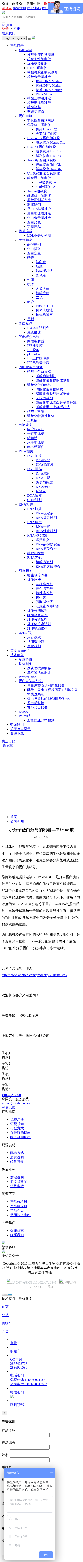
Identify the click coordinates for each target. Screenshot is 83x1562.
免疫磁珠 (34, 332)
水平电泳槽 (35, 442)
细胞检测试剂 (37, 610)
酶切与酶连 (44, 482)
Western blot (27, 677)
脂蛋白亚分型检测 (40, 720)
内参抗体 (42, 288)
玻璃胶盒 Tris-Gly (49, 164)
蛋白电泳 (25, 116)
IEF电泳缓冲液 (38, 362)
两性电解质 (35, 341)
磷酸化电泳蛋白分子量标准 (56, 402)
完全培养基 (44, 588)
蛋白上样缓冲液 (39, 209)
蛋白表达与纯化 (31, 681)
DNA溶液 (34, 495)
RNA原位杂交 (46, 548)
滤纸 (39, 266)
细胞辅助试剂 (37, 628)
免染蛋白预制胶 (39, 125)
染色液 (41, 275)
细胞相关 (25, 571)
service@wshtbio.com (16, 1103)
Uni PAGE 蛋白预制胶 (43, 173)
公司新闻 (17, 821)
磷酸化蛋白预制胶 (49, 389)
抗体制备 (25, 664)
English (7, 25)
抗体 (30, 284)
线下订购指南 (20, 1137)
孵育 (30, 302)
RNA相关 (26, 504)
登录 (5, 29)
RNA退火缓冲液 (48, 566)
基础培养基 (44, 584)
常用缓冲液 (35, 641)
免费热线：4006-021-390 (28, 1379)
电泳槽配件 (35, 447)
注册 (17, 29)
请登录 (7, 8)
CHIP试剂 (34, 500)
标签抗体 (42, 293)
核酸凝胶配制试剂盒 (42, 72)
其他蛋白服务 (37, 707)
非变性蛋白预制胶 (40, 120)
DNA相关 (26, 451)
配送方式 (17, 1153)
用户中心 (34, 8)
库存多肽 (34, 637)
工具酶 (32, 420)
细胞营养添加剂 (48, 606)
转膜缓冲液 (44, 271)
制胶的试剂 (44, 398)
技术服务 (17, 655)
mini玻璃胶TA (46, 182)
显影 (30, 319)
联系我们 (8, 33)
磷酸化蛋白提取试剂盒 (53, 380)
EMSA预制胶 (37, 68)
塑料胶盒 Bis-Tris (48, 156)
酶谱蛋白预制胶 (39, 195)
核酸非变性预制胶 (40, 54)
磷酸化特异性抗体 (40, 416)
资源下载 (17, 733)
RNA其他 (34, 557)
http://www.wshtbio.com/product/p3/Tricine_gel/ (34, 975)
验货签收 (17, 1161)
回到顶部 (17, 1405)
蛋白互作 (25, 323)
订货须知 (17, 1124)
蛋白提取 (34, 249)
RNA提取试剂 (46, 517)
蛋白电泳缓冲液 (39, 213)
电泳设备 (25, 424)
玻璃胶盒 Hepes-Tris (50, 142)
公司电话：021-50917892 (28, 1384)
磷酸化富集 (35, 411)
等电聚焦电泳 (29, 337)
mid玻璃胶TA (46, 187)
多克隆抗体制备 (39, 668)
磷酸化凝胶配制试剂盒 (53, 393)
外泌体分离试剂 (39, 624)
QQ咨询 (16, 1359)
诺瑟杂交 (42, 540)
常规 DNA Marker (49, 85)
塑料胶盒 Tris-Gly (49, 169)
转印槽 (32, 438)
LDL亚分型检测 (39, 235)
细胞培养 (34, 579)
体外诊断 (25, 231)
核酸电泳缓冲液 (39, 102)
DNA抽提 (34, 455)
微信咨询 (17, 1392)
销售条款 (17, 1186)
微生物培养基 (37, 575)
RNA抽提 (34, 509)
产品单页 (17, 1210)
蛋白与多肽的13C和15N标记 (48, 698)
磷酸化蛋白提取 (39, 371)
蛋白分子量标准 (39, 218)
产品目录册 (18, 1206)
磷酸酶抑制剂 (46, 376)
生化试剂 (34, 646)
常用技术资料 (20, 1215)
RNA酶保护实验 (48, 544)
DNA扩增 (43, 478)
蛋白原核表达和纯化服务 (46, 685)
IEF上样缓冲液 (38, 358)
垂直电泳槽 (35, 433)
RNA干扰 (43, 526)
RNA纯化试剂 (46, 531)
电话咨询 (17, 1375)
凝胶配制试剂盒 (39, 200)
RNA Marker (45, 94)
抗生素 (41, 597)
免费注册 (19, 8)
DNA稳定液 (45, 464)
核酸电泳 (25, 50)
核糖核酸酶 (35, 553)
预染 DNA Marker (49, 81)
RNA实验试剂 (37, 535)
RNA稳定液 (44, 513)
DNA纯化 (43, 473)
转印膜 (41, 262)
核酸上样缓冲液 (39, 98)
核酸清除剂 (44, 562)
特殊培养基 (44, 593)
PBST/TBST (44, 306)
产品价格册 (18, 1201)
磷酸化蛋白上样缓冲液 (53, 407)
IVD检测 (25, 716)
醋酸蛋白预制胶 (39, 178)
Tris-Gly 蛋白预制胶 (41, 160)
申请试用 (17, 724)
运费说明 (17, 1157)
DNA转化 (43, 486)
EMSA (23, 712)
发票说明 (17, 1177)
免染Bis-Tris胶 (46, 133)
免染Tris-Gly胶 (46, 129)
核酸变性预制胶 (39, 59)
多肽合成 (25, 659)
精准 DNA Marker (49, 90)
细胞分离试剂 (37, 619)
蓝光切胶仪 (35, 111)
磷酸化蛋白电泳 (39, 385)
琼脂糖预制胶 (37, 63)
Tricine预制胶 (37, 191)
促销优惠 (17, 1230)
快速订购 (8, 741)
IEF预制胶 (35, 345)
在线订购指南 (20, 1132)
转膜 (30, 257)
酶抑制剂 (34, 244)
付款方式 (17, 1128)
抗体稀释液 (44, 314)
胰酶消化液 (44, 602)
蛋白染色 (34, 222)
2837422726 (18, 1363)
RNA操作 (34, 522)
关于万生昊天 (20, 729)
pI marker (33, 354)
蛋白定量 (34, 253)
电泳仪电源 (35, 429)
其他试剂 (25, 633)
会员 (5, 1331)
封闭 (30, 280)
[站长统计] (7, 1294)
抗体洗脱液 (44, 310)
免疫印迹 (25, 240)
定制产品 (34, 226)
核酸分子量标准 (39, 76)
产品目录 (17, 45)
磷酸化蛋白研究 (31, 367)
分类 (5, 1315)
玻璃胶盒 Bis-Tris (48, 151)
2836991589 (18, 1367)
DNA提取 (43, 460)
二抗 (39, 297)
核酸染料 (34, 107)
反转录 (41, 491)
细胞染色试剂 (37, 615)
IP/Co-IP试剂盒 (38, 328)
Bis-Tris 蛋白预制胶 (41, 147)
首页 (19, 650)
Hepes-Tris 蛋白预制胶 (43, 138)
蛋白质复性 (35, 703)
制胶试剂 (34, 204)
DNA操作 (34, 469)
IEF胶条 (33, 350)
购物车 (7, 745)
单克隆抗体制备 (39, 672)
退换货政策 (18, 1181)
